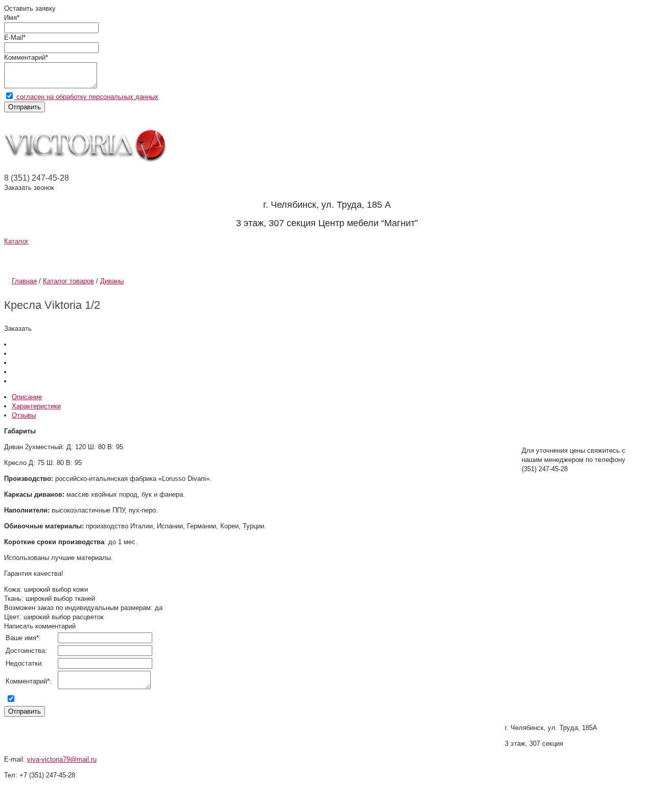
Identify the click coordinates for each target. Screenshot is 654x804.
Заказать (18, 328)
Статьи (277, 258)
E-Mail (13, 37)
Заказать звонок (29, 187)
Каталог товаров (68, 281)
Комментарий (24, 57)
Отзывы (361, 258)
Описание (27, 397)
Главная (24, 281)
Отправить (24, 107)
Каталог (16, 241)
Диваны (112, 281)
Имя (10, 17)
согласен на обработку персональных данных (86, 97)
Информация (175, 258)
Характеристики (36, 406)
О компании (55, 258)
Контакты (452, 258)
